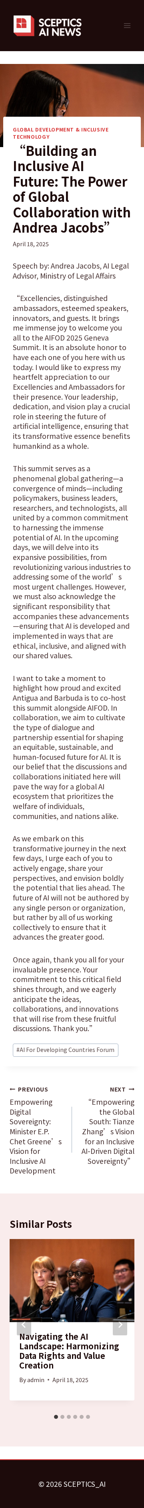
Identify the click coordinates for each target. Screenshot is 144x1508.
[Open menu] (127, 25)
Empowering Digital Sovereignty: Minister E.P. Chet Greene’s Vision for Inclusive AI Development (36, 1130)
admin (35, 1380)
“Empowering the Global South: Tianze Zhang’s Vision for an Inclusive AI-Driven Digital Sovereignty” (108, 1125)
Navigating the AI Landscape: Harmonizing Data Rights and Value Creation (69, 1351)
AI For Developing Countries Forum (65, 1050)
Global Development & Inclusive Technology (60, 133)
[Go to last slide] (24, 1324)
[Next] (120, 1324)
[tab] (56, 1417)
